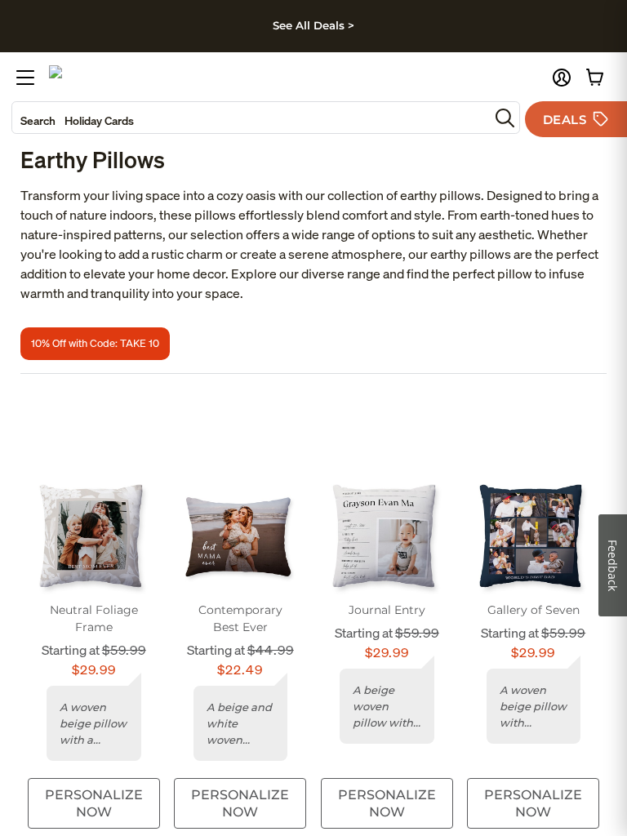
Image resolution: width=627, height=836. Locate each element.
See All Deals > (313, 25)
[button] (562, 78)
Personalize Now (94, 803)
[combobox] (250, 117)
